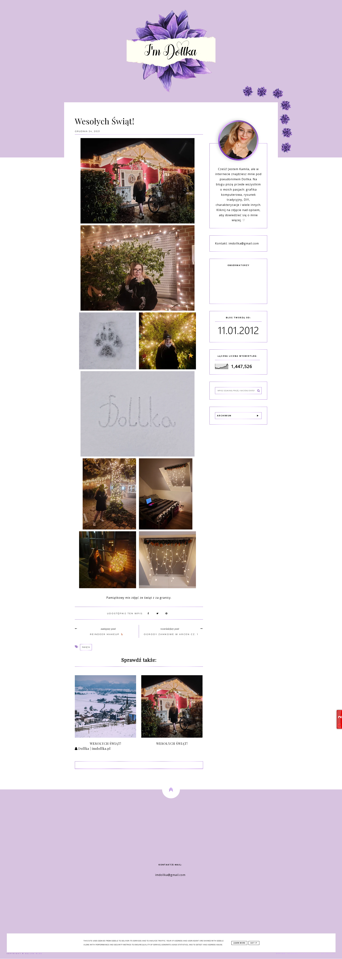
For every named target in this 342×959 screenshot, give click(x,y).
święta (86, 647)
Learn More (239, 943)
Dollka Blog (33, 953)
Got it (253, 943)
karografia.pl (298, 953)
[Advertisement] (171, 827)
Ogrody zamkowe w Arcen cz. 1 (171, 634)
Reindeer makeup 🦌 (107, 634)
